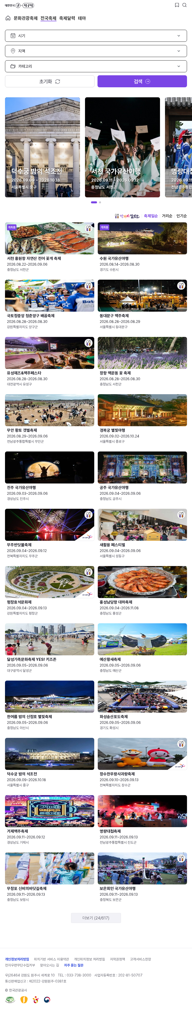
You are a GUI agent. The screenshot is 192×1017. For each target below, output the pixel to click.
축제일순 (151, 216)
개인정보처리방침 (17, 959)
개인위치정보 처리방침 (89, 959)
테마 (82, 18)
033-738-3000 (79, 975)
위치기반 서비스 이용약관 (51, 959)
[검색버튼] (184, 5)
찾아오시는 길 (49, 965)
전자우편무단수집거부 (20, 965)
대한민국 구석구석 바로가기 (19, 5)
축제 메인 (8, 18)
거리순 (167, 216)
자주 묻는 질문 (74, 965)
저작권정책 (117, 959)
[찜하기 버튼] (177, 5)
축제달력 (67, 18)
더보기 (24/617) (96, 918)
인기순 (181, 216)
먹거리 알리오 (127, 216)
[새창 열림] (10, 999)
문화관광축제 (26, 18)
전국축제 (48, 18)
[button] (94, 202)
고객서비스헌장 (140, 959)
